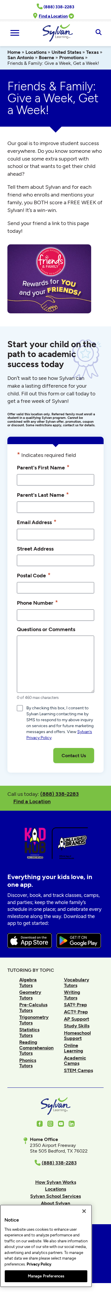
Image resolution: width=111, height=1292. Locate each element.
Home (13, 52)
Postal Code (34, 575)
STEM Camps (78, 1070)
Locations (35, 52)
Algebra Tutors (28, 982)
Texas (92, 52)
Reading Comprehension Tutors (36, 1047)
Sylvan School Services (55, 1196)
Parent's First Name (43, 467)
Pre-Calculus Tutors (33, 1007)
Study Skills (76, 1026)
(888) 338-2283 (59, 794)
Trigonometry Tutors (34, 1019)
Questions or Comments (46, 629)
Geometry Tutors (30, 994)
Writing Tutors (72, 994)
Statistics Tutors (29, 1032)
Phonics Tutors (27, 1062)
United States (66, 52)
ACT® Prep (76, 1012)
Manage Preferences (46, 1276)
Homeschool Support (77, 1035)
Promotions (71, 57)
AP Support (76, 1019)
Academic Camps (75, 1060)
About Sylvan (55, 1203)
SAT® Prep (75, 1004)
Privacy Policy (39, 1264)
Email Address (37, 522)
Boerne (46, 57)
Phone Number (37, 602)
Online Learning (73, 1048)
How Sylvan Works (55, 1182)
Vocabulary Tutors (76, 982)
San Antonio (20, 57)
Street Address (35, 549)
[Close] (84, 1211)
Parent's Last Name (43, 494)
